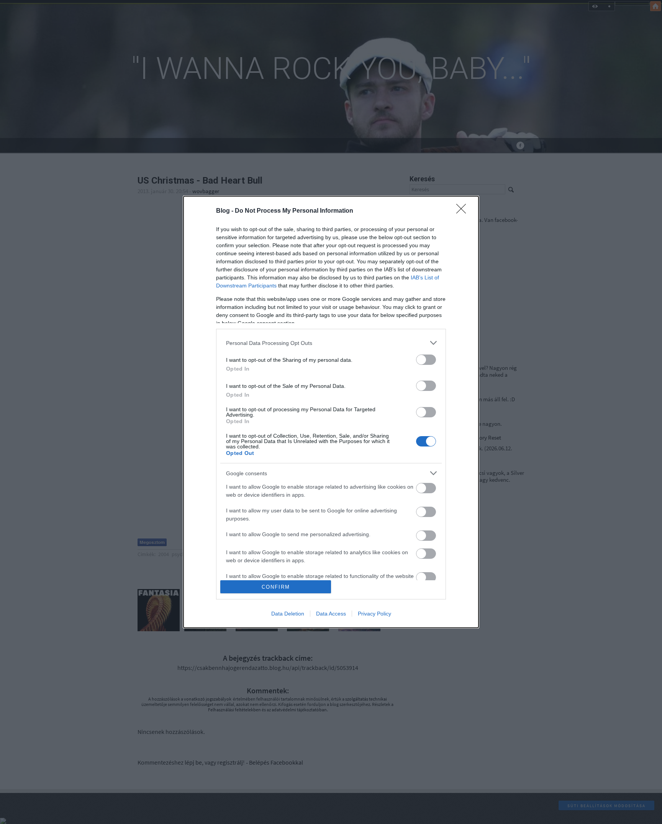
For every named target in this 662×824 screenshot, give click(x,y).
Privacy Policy (374, 614)
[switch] (426, 360)
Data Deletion (287, 614)
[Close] (463, 211)
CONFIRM (276, 587)
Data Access (331, 614)
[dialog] (331, 412)
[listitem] (331, 343)
